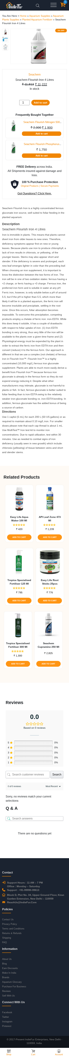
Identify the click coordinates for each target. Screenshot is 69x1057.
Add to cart (40, 102)
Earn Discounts (10, 968)
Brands (5, 977)
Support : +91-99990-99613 (23, 890)
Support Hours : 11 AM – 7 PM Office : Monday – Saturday (25, 884)
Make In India (9, 972)
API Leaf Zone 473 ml (50, 519)
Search (56, 774)
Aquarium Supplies (39, 15)
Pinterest (6, 1026)
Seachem (34, 74)
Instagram (7, 1021)
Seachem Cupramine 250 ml (48, 645)
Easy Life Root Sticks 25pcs (50, 582)
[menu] (53, 5)
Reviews (6, 991)
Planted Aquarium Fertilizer (37, 19)
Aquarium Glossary (12, 982)
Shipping (6, 937)
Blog (4, 963)
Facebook (7, 1012)
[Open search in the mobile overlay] (37, 5)
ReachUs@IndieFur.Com (21, 902)
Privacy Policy (9, 924)
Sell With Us (8, 995)
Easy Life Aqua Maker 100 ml (19, 519)
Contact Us (8, 919)
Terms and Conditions (13, 928)
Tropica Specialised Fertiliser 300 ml (18, 645)
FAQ (4, 942)
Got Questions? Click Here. (35, 193)
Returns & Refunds (12, 933)
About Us (7, 959)
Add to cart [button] (19, 537)
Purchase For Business (14, 986)
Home (23, 15)
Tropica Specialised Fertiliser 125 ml (19, 582)
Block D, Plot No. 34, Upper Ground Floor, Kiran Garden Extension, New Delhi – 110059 (35, 897)
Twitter (5, 1017)
